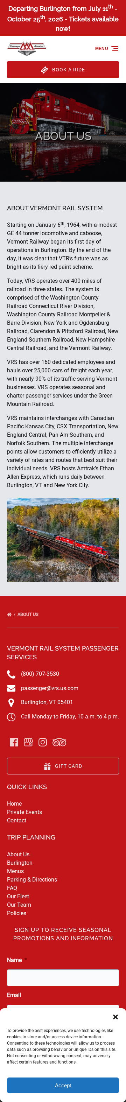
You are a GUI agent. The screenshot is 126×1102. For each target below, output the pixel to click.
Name (17, 960)
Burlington (20, 862)
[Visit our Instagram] (42, 742)
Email (14, 995)
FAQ (12, 888)
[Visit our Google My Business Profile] (28, 742)
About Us (29, 614)
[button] (115, 1016)
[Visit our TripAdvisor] (59, 742)
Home (14, 803)
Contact (16, 820)
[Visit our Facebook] (14, 742)
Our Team (19, 904)
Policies (16, 913)
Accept (63, 1085)
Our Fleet (18, 896)
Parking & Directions (32, 879)
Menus (15, 871)
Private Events (24, 812)
